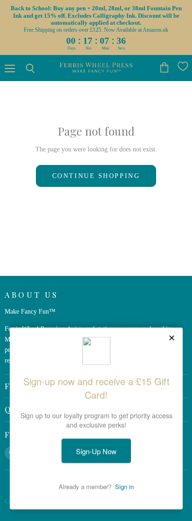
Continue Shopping (96, 175)
